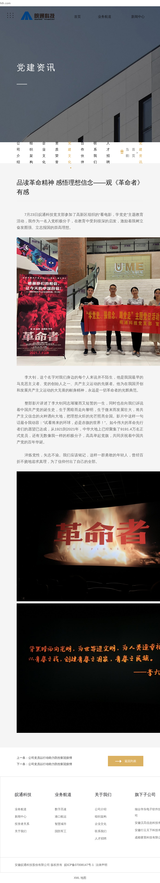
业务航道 (104, 16)
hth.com (5, 3)
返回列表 (130, 761)
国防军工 (60, 831)
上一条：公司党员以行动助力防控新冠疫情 (44, 757)
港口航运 (60, 816)
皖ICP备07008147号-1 (79, 864)
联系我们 (95, 152)
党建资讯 (140, 152)
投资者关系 (22, 823)
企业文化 (44, 152)
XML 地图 (80, 877)
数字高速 (60, 809)
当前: (128, 152)
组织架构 (31, 152)
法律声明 (101, 864)
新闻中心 (138, 16)
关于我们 (20, 831)
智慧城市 (60, 823)
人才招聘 (108, 152)
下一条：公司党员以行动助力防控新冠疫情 (44, 764)
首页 (77, 16)
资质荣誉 (57, 152)
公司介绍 (18, 152)
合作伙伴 (82, 152)
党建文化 (69, 152)
